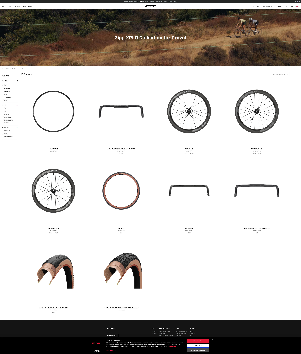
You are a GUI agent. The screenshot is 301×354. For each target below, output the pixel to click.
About (191, 331)
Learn (30, 6)
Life (24, 6)
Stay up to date (112, 335)
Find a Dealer (289, 6)
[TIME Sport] (152, 1)
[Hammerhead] (159, 1)
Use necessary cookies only (198, 350)
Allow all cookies (198, 341)
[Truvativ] (136, 1)
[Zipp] (142, 1)
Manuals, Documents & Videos (166, 335)
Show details (110, 350)
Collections (12, 68)
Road (7, 68)
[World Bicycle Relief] (175, 1)
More (7, 122)
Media (191, 335)
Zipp (3, 68)
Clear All (5, 80)
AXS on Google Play (181, 333)
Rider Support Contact (164, 331)
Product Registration (268, 6)
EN (299, 1)
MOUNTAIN (18, 6)
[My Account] (295, 1)
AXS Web (178, 335)
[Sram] (126, 1)
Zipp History (192, 333)
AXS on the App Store (181, 331)
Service (280, 6)
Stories (153, 331)
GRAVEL (10, 6)
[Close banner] (212, 339)
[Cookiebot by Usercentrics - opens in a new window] (96, 351)
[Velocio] (165, 1)
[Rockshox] (131, 1)
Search (257, 6)
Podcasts (154, 333)
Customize (197, 345)
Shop (297, 6)
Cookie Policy (172, 346)
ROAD (3, 6)
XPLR (18, 68)
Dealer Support (162, 333)
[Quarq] (147, 1)
